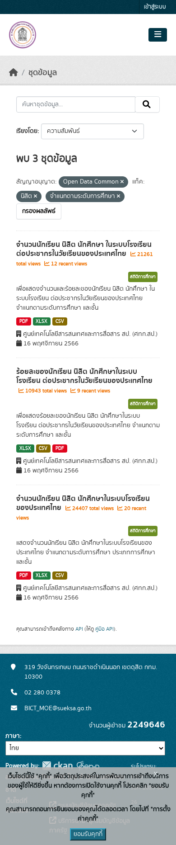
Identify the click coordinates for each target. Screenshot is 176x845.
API (79, 629)
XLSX (41, 321)
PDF (23, 321)
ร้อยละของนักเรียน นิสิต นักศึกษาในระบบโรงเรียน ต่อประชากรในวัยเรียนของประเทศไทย (84, 376)
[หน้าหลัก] (13, 73)
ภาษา (12, 736)
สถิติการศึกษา (143, 277)
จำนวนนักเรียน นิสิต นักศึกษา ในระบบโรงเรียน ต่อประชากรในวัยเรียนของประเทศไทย (84, 249)
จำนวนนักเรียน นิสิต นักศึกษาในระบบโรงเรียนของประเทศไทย (83, 503)
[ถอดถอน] (122, 182)
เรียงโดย (26, 131)
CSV (60, 321)
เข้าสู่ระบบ (155, 7)
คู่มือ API (104, 629)
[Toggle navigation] (157, 35)
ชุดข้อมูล (42, 73)
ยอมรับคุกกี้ (88, 834)
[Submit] (147, 104)
